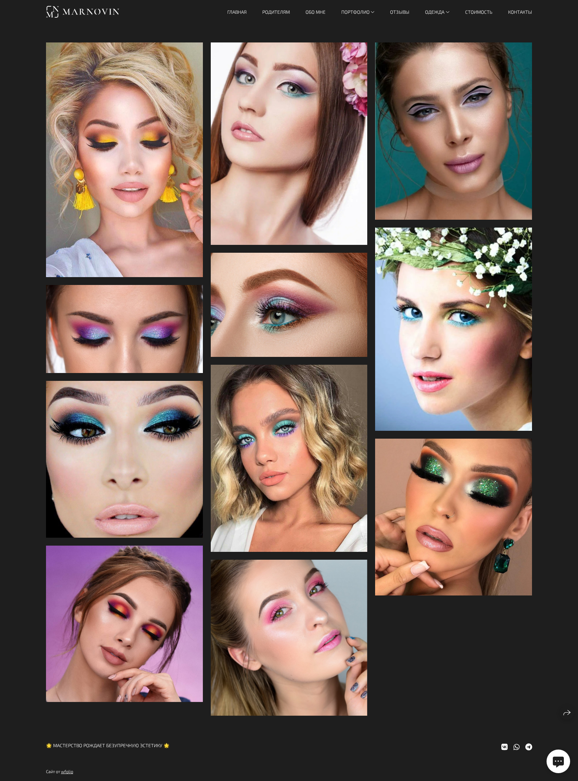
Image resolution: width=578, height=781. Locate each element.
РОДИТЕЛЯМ (276, 12)
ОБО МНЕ (316, 12)
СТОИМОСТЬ (478, 12)
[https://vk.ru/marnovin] (504, 746)
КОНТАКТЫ (520, 12)
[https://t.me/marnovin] (528, 746)
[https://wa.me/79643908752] (517, 746)
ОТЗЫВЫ (399, 12)
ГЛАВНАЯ (237, 12)
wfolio (67, 771)
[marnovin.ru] (82, 12)
